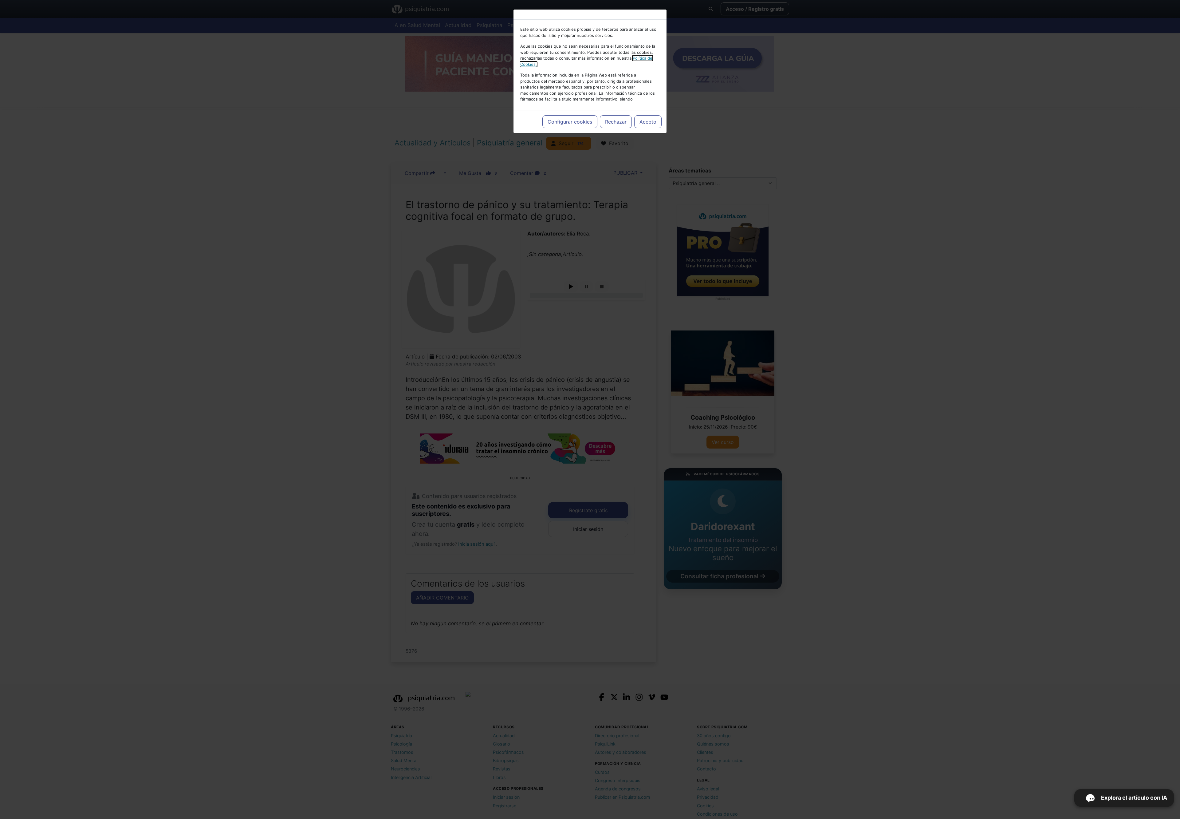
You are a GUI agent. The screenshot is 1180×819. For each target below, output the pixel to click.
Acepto (647, 122)
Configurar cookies (570, 122)
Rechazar (616, 122)
